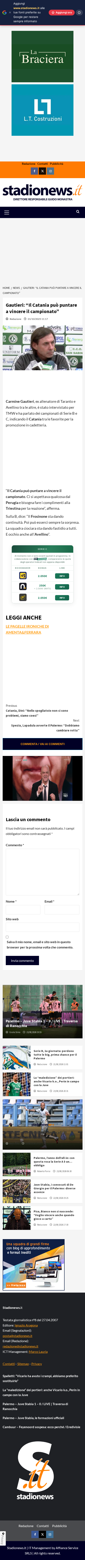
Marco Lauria (38, 1351)
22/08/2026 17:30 (60, 1224)
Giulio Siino (14, 1032)
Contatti (42, 163)
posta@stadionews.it (17, 1336)
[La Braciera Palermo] (42, 56)
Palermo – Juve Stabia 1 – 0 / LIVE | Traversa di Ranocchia (35, 1406)
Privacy (36, 1364)
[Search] (77, 211)
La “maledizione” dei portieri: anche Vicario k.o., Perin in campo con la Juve (56, 1081)
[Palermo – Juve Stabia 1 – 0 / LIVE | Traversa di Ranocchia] (43, 1011)
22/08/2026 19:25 (60, 1198)
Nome (11, 901)
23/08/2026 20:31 (60, 1091)
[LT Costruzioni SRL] (42, 110)
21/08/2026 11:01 (60, 1064)
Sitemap (23, 1364)
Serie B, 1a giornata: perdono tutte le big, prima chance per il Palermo (55, 1054)
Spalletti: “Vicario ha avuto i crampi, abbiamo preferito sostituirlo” (40, 1378)
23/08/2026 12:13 (32, 1143)
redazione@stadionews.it (20, 1346)
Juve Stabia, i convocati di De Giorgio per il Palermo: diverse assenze (55, 1188)
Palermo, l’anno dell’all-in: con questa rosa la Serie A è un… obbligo (54, 1161)
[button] (11, 212)
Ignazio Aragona (26, 1325)
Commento (15, 845)
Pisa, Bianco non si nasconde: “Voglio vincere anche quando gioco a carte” (54, 1215)
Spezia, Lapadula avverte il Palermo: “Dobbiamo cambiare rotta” (45, 725)
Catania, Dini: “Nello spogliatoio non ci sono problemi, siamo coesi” (37, 710)
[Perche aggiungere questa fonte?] (79, 12)
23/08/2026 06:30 (64, 1171)
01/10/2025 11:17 (38, 318)
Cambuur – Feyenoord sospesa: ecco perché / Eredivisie (41, 1427)
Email (49, 901)
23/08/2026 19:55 (33, 1032)
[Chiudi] (10, 12)
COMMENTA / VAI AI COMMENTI (43, 744)
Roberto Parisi (43, 1171)
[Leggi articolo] (17, 1057)
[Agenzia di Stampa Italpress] (34, 1264)
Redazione (28, 163)
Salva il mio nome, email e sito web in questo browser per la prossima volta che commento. (40, 944)
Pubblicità (56, 163)
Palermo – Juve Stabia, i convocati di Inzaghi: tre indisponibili (36, 1134)
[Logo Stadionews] (36, 1470)
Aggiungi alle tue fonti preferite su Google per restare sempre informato (29, 12)
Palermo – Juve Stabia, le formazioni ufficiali (33, 1418)
